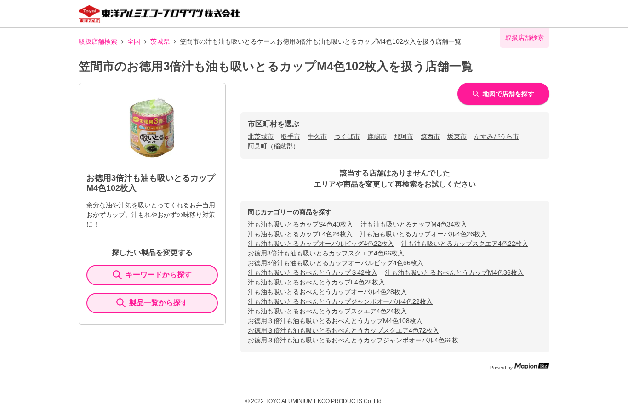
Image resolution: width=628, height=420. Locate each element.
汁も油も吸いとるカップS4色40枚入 (300, 224)
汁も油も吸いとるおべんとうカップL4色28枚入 (316, 282)
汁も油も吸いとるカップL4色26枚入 (300, 234)
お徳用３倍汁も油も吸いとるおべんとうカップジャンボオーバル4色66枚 (353, 340)
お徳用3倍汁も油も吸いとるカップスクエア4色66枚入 (326, 253)
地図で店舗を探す (508, 93)
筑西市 (430, 136)
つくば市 (347, 136)
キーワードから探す (159, 274)
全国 (133, 41)
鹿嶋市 (377, 136)
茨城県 (160, 41)
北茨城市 (261, 136)
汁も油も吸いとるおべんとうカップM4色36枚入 (454, 272)
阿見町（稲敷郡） (273, 146)
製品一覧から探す (158, 302)
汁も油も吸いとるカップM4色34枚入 (413, 224)
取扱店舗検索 (98, 41)
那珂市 (403, 136)
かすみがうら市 (496, 136)
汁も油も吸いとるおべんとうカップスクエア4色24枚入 (327, 311)
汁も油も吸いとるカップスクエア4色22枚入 (464, 243)
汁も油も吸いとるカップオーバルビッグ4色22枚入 (321, 243)
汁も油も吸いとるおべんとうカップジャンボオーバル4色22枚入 (340, 301)
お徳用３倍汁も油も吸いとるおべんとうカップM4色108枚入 (335, 320)
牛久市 (317, 136)
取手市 (290, 136)
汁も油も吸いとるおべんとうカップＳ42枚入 (312, 272)
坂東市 (457, 136)
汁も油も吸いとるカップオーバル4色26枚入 (423, 234)
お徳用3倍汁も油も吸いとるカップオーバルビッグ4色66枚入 (335, 263)
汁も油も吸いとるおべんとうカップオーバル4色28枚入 (327, 291)
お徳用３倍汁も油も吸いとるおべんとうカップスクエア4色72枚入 (343, 330)
